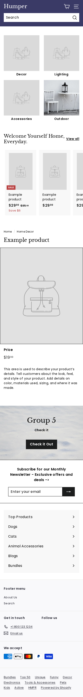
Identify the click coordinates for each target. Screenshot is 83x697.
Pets (63, 682)
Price (8, 349)
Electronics (12, 682)
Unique (40, 677)
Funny (54, 677)
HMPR (32, 687)
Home (8, 231)
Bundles (10, 677)
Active (19, 687)
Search (9, 603)
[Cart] (67, 6)
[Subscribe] (68, 491)
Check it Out (41, 444)
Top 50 (25, 677)
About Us (10, 597)
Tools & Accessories (40, 682)
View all (72, 139)
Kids (7, 687)
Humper (15, 6)
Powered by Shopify (56, 687)
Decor (67, 677)
